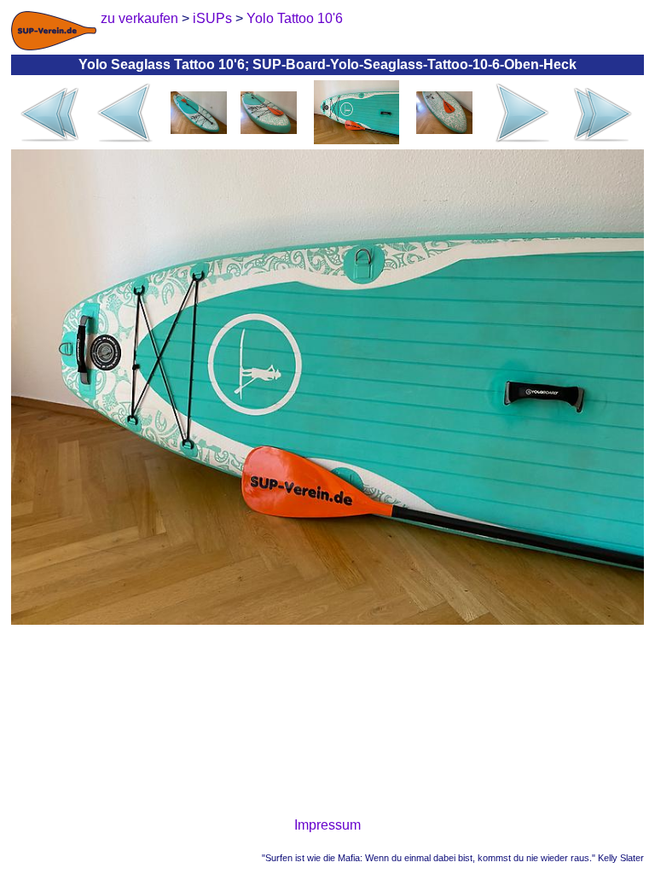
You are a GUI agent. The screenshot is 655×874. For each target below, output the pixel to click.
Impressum (327, 825)
